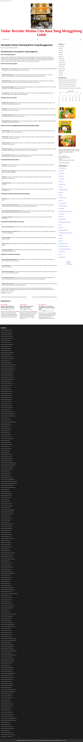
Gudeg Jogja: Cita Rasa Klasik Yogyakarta (67, 86)
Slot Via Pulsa (61, 208)
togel (60, 224)
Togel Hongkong (62, 168)
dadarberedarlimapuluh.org (6, 652)
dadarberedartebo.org (5, 722)
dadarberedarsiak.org (5, 699)
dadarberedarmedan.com (6, 350)
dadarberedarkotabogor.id (6, 526)
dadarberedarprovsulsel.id (6, 493)
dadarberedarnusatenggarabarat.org (8, 422)
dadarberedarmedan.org (6, 579)
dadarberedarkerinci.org (6, 710)
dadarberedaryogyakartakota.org (8, 558)
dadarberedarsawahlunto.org (7, 679)
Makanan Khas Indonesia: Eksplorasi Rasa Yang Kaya (7, 307)
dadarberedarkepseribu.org (6, 546)
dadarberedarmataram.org (6, 397)
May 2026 (60, 52)
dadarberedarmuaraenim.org (7, 732)
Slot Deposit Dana (63, 206)
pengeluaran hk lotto (63, 243)
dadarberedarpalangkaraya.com (8, 379)
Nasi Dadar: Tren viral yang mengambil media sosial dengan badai (47, 308)
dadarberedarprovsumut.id (6, 503)
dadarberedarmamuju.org (6, 393)
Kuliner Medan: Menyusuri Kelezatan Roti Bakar (26, 307)
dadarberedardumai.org (6, 701)
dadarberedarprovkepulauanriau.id (8, 464)
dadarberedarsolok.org (5, 665)
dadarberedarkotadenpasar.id (7, 514)
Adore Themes (63, 740)
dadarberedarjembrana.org (6, 571)
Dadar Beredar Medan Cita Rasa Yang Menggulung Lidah (41, 33)
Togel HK (69, 261)
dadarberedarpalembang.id (6, 524)
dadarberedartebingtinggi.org (7, 646)
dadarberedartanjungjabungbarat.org (9, 718)
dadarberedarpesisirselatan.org (7, 661)
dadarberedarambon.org (6, 401)
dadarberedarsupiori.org (6, 583)
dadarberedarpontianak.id (6, 518)
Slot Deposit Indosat (63, 189)
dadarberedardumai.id (5, 532)
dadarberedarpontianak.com (7, 373)
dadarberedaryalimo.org (6, 601)
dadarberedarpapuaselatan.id (7, 485)
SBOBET (68, 263)
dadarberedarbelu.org (5, 612)
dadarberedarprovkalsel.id (6, 456)
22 (76, 99)
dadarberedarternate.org (6, 403)
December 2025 (62, 62)
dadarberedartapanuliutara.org (7, 411)
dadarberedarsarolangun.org (7, 716)
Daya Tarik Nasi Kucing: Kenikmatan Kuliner (67, 84)
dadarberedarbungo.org (6, 708)
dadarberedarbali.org (5, 561)
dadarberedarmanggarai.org (7, 622)
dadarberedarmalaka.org (6, 620)
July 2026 (60, 48)
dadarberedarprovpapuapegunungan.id (9, 483)
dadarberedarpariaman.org (6, 675)
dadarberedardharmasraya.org (7, 648)
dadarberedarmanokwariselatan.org (8, 614)
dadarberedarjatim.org (5, 426)
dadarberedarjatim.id (5, 452)
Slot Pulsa (61, 192)
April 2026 (61, 54)
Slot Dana (61, 181)
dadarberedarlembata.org (6, 618)
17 (59, 99)
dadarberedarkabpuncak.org (7, 567)
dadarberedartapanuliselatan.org (8, 413)
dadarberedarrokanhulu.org (6, 697)
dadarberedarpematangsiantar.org (8, 640)
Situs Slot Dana (62, 251)
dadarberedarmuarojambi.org (7, 714)
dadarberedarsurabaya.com (7, 334)
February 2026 (61, 58)
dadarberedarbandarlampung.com (8, 364)
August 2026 (61, 46)
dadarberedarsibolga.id (6, 520)
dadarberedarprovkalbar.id (6, 454)
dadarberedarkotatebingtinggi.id (7, 509)
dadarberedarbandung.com (7, 332)
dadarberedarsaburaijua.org (7, 634)
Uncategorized (8, 292)
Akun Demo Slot (62, 203)
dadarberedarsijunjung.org (6, 663)
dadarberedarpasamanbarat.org (8, 659)
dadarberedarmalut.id (5, 471)
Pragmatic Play (62, 184)
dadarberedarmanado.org (6, 385)
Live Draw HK (61, 173)
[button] (70, 156)
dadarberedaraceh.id (5, 432)
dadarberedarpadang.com (6, 354)
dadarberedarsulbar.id (5, 491)
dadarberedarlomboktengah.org (7, 589)
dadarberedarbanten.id (6, 436)
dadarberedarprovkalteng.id (6, 458)
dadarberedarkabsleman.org (7, 556)
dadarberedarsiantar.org (6, 636)
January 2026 (61, 60)
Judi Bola (61, 187)
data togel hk (5, 39)
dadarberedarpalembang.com (7, 352)
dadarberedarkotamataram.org (7, 605)
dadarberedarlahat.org (5, 730)
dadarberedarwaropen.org (6, 597)
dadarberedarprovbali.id (6, 434)
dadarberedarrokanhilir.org (6, 695)
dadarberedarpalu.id (5, 522)
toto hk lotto (61, 214)
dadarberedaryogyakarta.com (7, 338)
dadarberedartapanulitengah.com (8, 415)
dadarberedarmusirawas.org (7, 736)
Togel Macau (61, 179)
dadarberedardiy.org (5, 548)
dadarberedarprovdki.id (6, 442)
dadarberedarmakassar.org (6, 383)
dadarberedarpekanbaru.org (7, 704)
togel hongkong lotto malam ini (65, 233)
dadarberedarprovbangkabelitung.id (8, 462)
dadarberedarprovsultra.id (6, 495)
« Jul (59, 105)
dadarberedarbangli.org (6, 565)
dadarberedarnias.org (5, 417)
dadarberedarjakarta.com (6, 330)
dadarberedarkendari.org (6, 389)
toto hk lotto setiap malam (65, 249)
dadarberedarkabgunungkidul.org (8, 552)
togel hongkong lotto (63, 230)
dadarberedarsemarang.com (7, 336)
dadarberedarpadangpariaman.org (8, 654)
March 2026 (61, 56)
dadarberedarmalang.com (6, 348)
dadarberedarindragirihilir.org (7, 683)
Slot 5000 (61, 227)
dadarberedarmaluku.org (6, 424)
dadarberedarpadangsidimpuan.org (8, 638)
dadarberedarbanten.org (6, 420)
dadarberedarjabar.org (5, 428)
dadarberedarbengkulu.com (6, 362)
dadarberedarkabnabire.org (6, 534)
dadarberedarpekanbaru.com (7, 356)
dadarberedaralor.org (5, 610)
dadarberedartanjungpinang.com (8, 366)
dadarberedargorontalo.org (6, 391)
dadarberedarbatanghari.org (7, 706)
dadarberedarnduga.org (6, 542)
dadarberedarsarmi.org (6, 575)
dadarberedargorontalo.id (6, 444)
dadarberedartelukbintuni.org (7, 607)
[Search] (81, 39)
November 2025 (62, 64)
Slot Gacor (61, 216)
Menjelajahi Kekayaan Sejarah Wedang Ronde (68, 80)
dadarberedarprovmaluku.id (6, 469)
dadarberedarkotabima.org (6, 603)
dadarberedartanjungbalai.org (7, 644)
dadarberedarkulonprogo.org (7, 554)
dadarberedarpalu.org (5, 387)
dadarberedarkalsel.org (6, 430)
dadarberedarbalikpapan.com (7, 375)
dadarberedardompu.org (6, 585)
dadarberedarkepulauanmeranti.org (8, 689)
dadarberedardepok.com (6, 342)
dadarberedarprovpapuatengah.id (8, 487)
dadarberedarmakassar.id (6, 530)
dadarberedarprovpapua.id (6, 477)
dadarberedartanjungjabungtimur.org (8, 720)
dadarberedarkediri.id (5, 440)
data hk (60, 254)
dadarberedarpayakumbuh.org (7, 677)
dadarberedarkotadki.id (6, 507)
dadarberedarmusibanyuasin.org (8, 734)
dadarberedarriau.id (5, 489)
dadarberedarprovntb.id (6, 473)
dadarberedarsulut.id (5, 499)
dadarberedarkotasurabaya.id (7, 511)
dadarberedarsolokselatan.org (7, 667)
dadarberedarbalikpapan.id (6, 528)
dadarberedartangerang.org (7, 616)
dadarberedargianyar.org (6, 569)
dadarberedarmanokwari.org (7, 407)
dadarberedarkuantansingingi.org (8, 691)
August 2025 (61, 70)
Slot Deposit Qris (62, 197)
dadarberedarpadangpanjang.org (8, 673)
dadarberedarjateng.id (5, 450)
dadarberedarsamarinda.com (7, 377)
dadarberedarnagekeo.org (6, 630)
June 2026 (61, 50)
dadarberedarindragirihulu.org (7, 685)
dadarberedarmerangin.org (6, 712)
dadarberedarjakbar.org (6, 536)
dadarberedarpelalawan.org (7, 693)
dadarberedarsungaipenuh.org (7, 726)
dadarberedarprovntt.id (6, 475)
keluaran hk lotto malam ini (65, 222)
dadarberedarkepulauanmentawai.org (9, 650)
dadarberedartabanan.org (6, 577)
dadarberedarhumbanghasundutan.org (9, 593)
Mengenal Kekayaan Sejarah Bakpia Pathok (67, 82)
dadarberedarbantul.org (6, 550)
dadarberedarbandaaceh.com (7, 358)
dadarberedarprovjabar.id (6, 448)
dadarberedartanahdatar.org (7, 669)
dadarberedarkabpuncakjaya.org (8, 573)
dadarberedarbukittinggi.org (7, 671)
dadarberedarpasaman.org (6, 657)
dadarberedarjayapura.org (6, 405)
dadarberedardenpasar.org (6, 395)
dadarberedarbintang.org (6, 563)
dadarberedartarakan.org (6, 381)
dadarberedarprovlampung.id (7, 467)
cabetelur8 (14, 47)
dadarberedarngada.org (6, 628)
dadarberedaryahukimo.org (6, 599)
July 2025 (60, 73)
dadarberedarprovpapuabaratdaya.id (9, 481)
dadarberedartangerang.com (7, 344)
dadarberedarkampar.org (6, 687)
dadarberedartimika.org (6, 409)
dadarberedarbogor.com (6, 346)
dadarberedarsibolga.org (6, 642)
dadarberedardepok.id (5, 516)
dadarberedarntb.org (5, 581)
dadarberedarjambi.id (5, 446)
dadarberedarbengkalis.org (6, 681)
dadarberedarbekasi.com (6, 340)
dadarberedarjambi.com (6, 360)
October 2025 (61, 66)
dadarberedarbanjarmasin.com (7, 371)
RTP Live (60, 195)
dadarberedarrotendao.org (6, 632)
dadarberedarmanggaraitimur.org (8, 626)
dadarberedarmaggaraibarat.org (8, 624)
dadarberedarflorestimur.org (7, 591)
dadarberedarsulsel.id (5, 501)
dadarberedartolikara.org (6, 595)
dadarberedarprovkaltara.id (6, 460)
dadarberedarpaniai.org (6, 544)
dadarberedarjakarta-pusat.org (7, 538)
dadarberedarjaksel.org (6, 540)
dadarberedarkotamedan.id (6, 505)
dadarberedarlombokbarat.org (7, 587)
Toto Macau (61, 170)
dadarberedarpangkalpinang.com (8, 368)
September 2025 (62, 68)
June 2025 (61, 75)
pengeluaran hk (62, 219)
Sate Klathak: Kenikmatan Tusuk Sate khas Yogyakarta (70, 88)
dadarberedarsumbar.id (6, 497)
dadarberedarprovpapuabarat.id (8, 479)
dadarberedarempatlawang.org (7, 728)
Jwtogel (60, 235)
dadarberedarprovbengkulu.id (7, 438)
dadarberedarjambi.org (6, 724)
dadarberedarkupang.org (6, 399)
